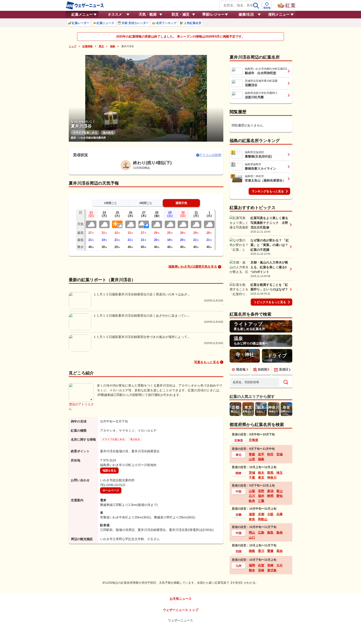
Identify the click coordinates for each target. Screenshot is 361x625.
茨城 (252, 472)
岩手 (261, 454)
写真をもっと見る (206, 362)
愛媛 (270, 551)
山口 (252, 537)
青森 (252, 454)
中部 (239, 491)
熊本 (252, 570)
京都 (261, 514)
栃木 (261, 472)
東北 (101, 46)
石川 (252, 496)
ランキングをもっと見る (268, 191)
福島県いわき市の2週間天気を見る (192, 266)
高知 (279, 551)
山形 (252, 459)
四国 (239, 551)
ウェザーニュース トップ (180, 610)
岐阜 (252, 501)
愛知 (279, 496)
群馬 (270, 472)
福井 (261, 496)
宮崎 (261, 570)
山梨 (252, 491)
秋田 (270, 454)
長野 (261, 491)
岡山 (252, 532)
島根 (279, 532)
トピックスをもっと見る (270, 302)
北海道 (238, 440)
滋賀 (252, 514)
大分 (279, 565)
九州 (239, 565)
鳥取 (270, 532)
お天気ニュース (181, 598)
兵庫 (279, 514)
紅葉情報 (88, 46)
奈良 (252, 519)
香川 (261, 551)
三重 (261, 501)
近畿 (239, 514)
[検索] (256, 6)
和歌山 (262, 519)
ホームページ (111, 490)
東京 (261, 477)
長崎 (270, 565)
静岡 (270, 496)
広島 (261, 532)
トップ (72, 46)
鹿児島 (272, 570)
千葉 (252, 477)
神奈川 (272, 477)
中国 (239, 533)
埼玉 (279, 472)
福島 (112, 46)
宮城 (279, 454)
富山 (279, 491)
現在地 (240, 369)
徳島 (252, 551)
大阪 (270, 514)
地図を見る (109, 470)
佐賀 (261, 565)
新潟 (270, 491)
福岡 (252, 565)
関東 (239, 473)
